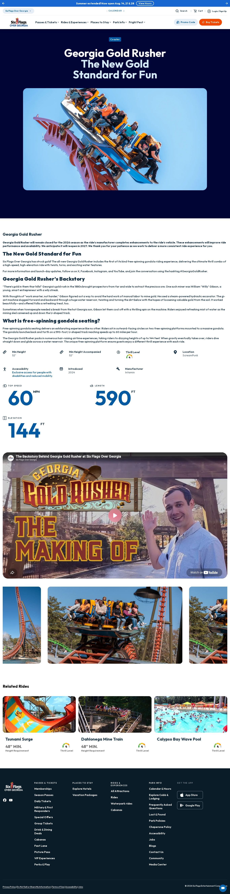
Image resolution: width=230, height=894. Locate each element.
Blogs (152, 845)
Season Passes (43, 795)
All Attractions (120, 791)
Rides (114, 797)
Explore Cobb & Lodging (158, 796)
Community (156, 858)
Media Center (158, 864)
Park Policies (157, 820)
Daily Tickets (42, 801)
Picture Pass (42, 852)
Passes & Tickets (46, 22)
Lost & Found (157, 814)
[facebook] (5, 800)
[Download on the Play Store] (190, 805)
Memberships (43, 788)
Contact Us (156, 852)
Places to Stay (100, 22)
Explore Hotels (82, 788)
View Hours (145, 3)
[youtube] (11, 800)
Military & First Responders (43, 809)
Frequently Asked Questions (160, 806)
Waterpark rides (121, 803)
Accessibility (157, 833)
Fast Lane (40, 845)
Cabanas (40, 839)
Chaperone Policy (160, 827)
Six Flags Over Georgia (16, 11)
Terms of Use (58, 887)
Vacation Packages (85, 795)
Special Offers (43, 817)
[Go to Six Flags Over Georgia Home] (19, 22)
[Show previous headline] (3, 3)
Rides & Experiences (74, 22)
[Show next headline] (226, 3)
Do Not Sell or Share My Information (34, 887)
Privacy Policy (9, 887)
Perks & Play (42, 864)
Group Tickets (43, 823)
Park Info (119, 22)
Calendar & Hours (160, 788)
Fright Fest (136, 22)
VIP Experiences (44, 858)
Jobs (152, 839)
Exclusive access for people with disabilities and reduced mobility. (32, 374)
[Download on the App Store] (190, 795)
